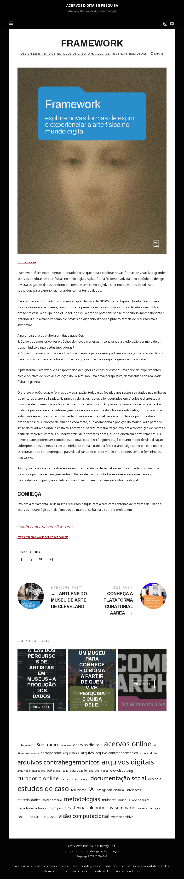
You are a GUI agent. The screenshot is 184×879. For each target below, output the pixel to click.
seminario (125, 807)
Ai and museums (28, 753)
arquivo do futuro (151, 753)
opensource (141, 800)
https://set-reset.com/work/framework (45, 526)
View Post (41, 707)
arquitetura (71, 753)
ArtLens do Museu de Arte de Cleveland (54, 598)
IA (91, 789)
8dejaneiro (47, 744)
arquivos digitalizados (31, 770)
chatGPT (94, 770)
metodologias (82, 799)
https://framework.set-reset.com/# (42, 537)
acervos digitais (87, 744)
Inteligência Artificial (110, 790)
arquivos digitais (128, 761)
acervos (66, 745)
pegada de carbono (31, 808)
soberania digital (149, 808)
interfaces (133, 790)
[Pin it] (40, 559)
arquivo (87, 752)
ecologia (154, 779)
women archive (122, 816)
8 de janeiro (25, 745)
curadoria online (38, 778)
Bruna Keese (26, 262)
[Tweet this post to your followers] (31, 559)
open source (99, 53)
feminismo (78, 790)
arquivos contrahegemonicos (58, 762)
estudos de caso (43, 788)
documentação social (118, 778)
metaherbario (52, 800)
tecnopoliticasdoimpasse (37, 816)
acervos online (127, 743)
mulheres (109, 800)
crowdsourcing (121, 770)
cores (104, 770)
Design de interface (38, 53)
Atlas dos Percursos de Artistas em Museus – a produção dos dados (41, 673)
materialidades (28, 800)
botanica (54, 770)
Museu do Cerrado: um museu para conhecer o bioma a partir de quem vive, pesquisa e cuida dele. (92, 673)
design (84, 779)
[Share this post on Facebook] (21, 559)
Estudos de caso (71, 53)
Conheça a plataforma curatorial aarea (129, 601)
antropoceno (51, 752)
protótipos (55, 808)
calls (65, 770)
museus (124, 800)
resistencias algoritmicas (89, 807)
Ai (154, 745)
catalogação (78, 770)
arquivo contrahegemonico (117, 752)
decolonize (69, 779)
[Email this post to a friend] (50, 559)
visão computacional (83, 815)
